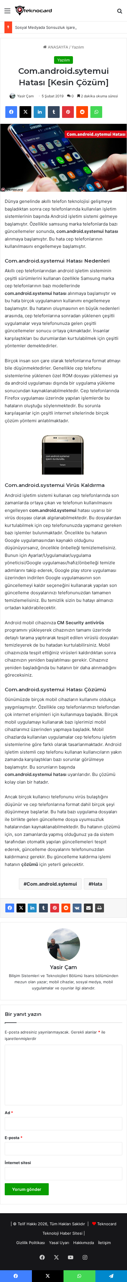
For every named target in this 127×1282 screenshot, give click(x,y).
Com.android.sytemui (52, 884)
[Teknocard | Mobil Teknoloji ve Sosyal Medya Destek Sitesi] (33, 10)
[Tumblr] (43, 908)
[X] (21, 908)
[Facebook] (9, 908)
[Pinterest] (54, 908)
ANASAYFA (57, 47)
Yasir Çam (25, 96)
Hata (97, 884)
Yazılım (77, 47)
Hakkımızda (83, 1242)
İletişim (104, 1242)
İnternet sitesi (18, 1162)
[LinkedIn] (32, 908)
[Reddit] (65, 908)
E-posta (13, 1137)
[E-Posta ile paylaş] (88, 908)
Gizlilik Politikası (30, 1242)
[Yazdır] (99, 908)
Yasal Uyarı (59, 1242)
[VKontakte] (77, 908)
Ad (9, 1112)
